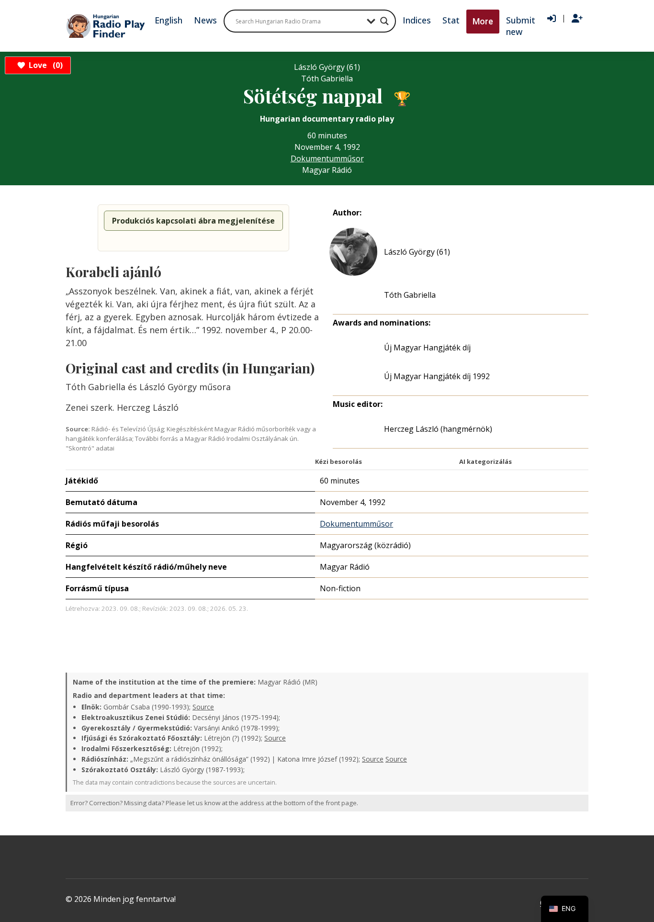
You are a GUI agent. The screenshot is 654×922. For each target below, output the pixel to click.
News (205, 20)
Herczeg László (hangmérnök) (438, 429)
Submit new (520, 25)
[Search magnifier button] (384, 21)
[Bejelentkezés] (551, 19)
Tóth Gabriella (410, 295)
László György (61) (417, 252)
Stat (451, 20)
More (483, 21)
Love (44, 65)
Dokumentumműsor (327, 158)
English (168, 20)
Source (203, 706)
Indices (417, 20)
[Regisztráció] (577, 19)
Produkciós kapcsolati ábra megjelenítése (193, 220)
